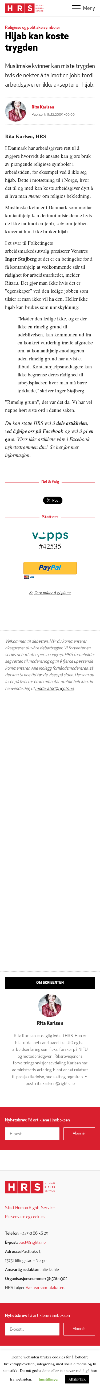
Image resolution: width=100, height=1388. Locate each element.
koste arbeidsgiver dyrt (66, 187)
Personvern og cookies (25, 1217)
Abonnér (79, 1133)
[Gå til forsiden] (30, 1187)
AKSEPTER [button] (77, 1379)
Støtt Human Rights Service (30, 1208)
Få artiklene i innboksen (37, 1120)
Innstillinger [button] (49, 1379)
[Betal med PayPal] (50, 568)
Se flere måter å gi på (47, 592)
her (59, 447)
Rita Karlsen (43, 107)
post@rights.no (32, 1243)
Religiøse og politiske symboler (32, 28)
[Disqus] (50, 763)
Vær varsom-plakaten (45, 1288)
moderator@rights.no (54, 689)
